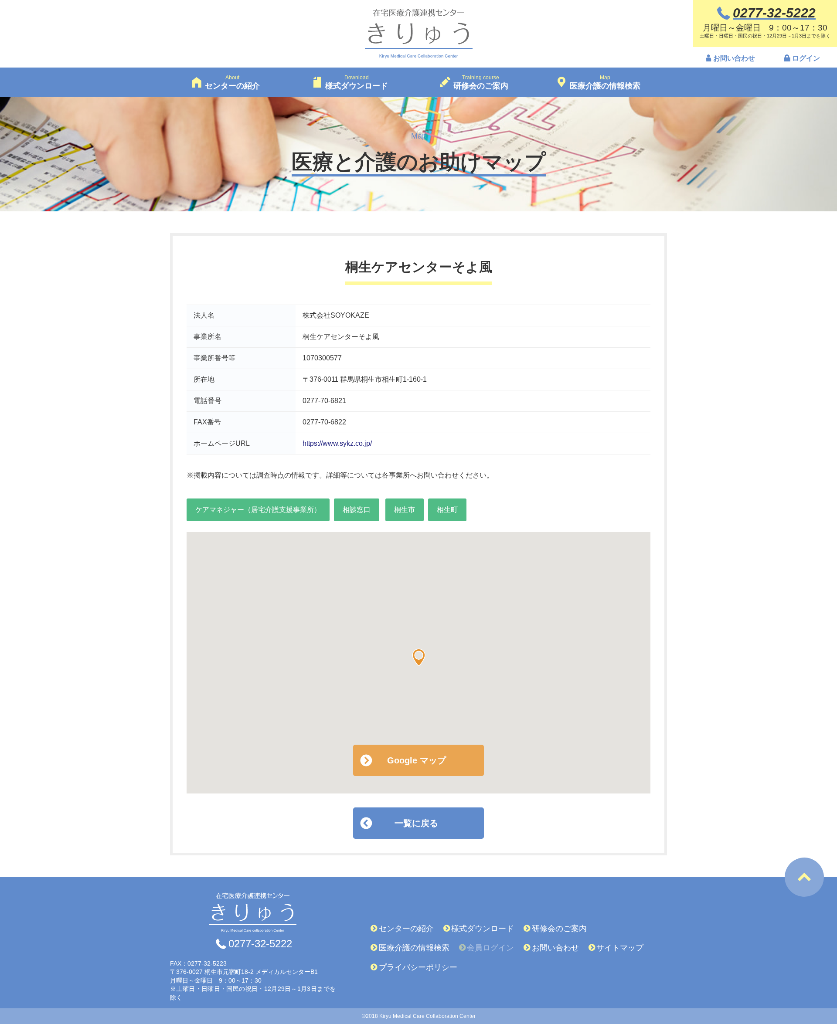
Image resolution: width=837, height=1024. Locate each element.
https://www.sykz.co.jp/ (337, 443)
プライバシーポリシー (418, 967)
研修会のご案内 (559, 928)
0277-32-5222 (260, 944)
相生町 (447, 509)
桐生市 (404, 509)
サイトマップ (619, 947)
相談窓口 (357, 509)
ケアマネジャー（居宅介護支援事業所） (258, 509)
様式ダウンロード (482, 928)
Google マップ (416, 760)
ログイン (806, 58)
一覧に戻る (416, 823)
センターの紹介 (406, 928)
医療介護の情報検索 (414, 947)
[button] (418, 657)
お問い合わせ (734, 58)
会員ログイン (490, 947)
